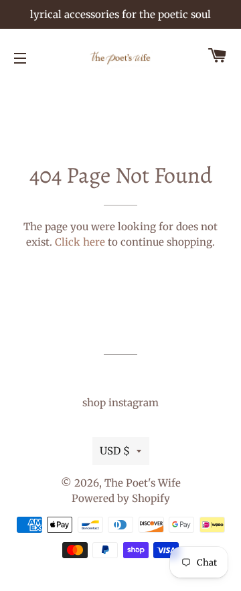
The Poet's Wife (142, 483)
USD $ (115, 450)
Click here (80, 242)
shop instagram (120, 402)
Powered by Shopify (121, 498)
